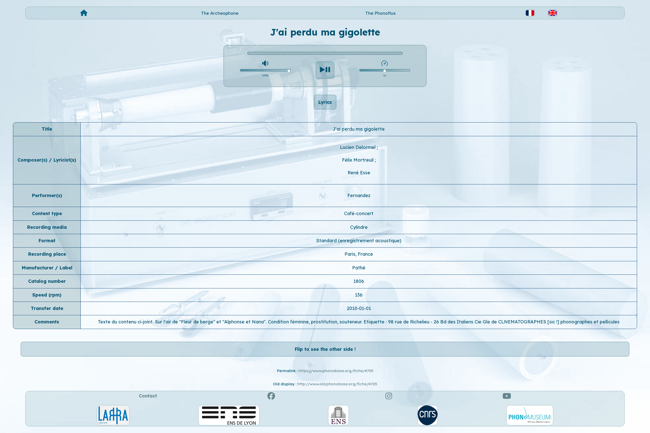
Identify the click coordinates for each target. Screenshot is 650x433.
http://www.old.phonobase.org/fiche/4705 (337, 384)
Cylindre (359, 227)
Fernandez (358, 195)
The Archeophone (219, 13)
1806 (358, 281)
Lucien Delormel (358, 147)
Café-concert (358, 213)
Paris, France (359, 254)
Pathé (358, 268)
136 (359, 295)
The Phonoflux (380, 13)
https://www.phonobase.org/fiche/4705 (335, 370)
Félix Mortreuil (358, 160)
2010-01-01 (359, 308)
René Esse (359, 173)
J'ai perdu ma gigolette (359, 129)
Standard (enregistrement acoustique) (358, 241)
